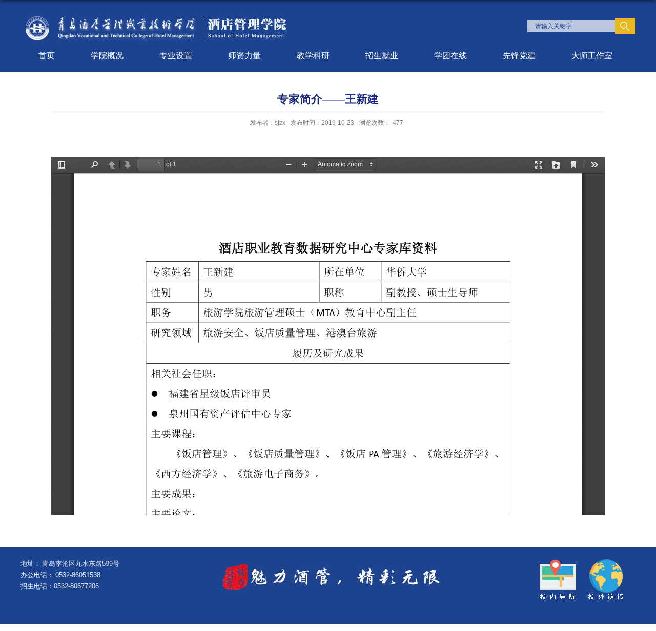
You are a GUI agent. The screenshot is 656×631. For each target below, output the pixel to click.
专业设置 (175, 55)
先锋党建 (519, 55)
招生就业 (381, 55)
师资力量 (244, 55)
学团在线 (450, 55)
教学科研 (313, 55)
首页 (46, 55)
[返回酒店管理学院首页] (155, 19)
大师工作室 (591, 55)
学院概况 (107, 55)
